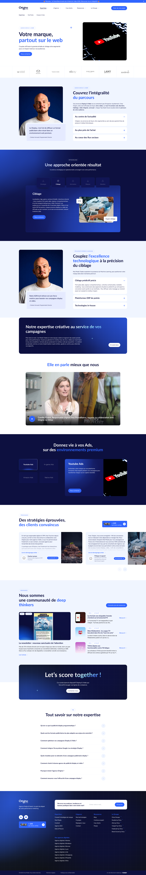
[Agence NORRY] (124, 872)
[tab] (43, 183)
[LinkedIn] (21, 817)
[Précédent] (120, 569)
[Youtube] (26, 817)
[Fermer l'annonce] (144, 1)
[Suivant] (125, 569)
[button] (73, 398)
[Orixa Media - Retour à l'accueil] (23, 8)
